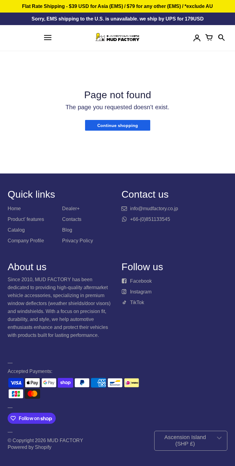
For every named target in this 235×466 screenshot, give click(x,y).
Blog (67, 230)
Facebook (141, 281)
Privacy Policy (77, 240)
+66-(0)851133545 (150, 219)
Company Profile (26, 240)
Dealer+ (71, 208)
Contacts (71, 219)
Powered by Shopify (29, 447)
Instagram (140, 291)
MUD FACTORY (65, 440)
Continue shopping (117, 125)
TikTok (137, 302)
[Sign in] (197, 38)
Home (14, 208)
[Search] (221, 38)
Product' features (26, 219)
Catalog (16, 230)
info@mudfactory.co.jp (154, 208)
